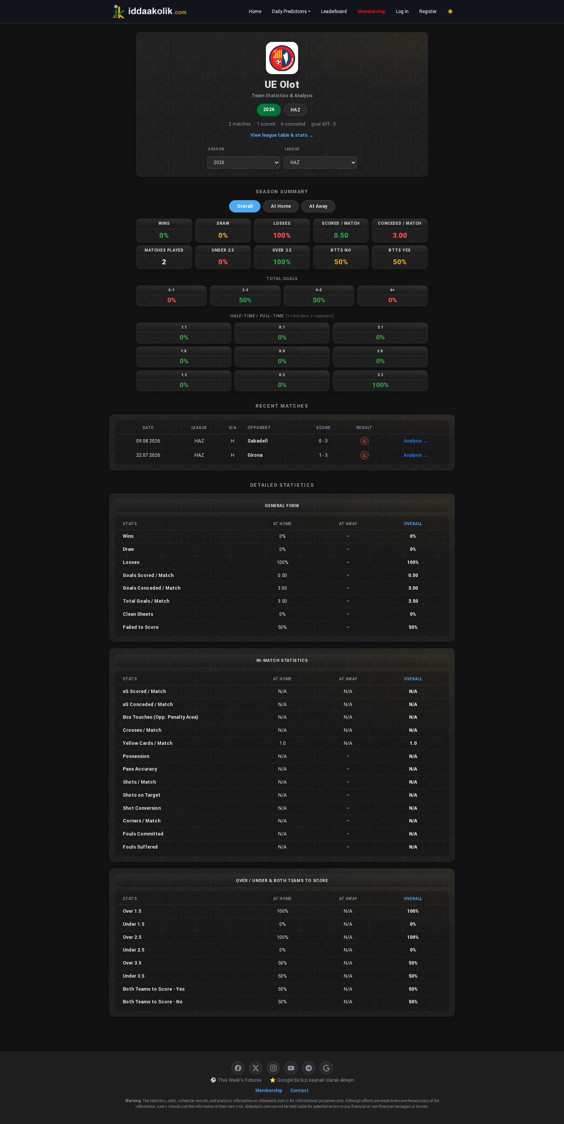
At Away (318, 206)
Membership (371, 11)
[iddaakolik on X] (255, 1067)
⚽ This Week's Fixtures (236, 1080)
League (292, 149)
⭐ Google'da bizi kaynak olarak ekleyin (312, 1080)
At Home (281, 206)
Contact (299, 1090)
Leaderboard (334, 11)
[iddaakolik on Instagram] (273, 1067)
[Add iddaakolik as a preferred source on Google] (326, 1067)
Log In (402, 11)
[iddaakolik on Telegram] (308, 1067)
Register (428, 11)
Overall (244, 206)
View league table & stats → (282, 135)
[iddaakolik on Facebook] (237, 1067)
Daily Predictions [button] (289, 11)
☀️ (450, 11)
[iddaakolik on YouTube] (290, 1067)
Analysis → (416, 441)
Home (255, 11)
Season (216, 149)
